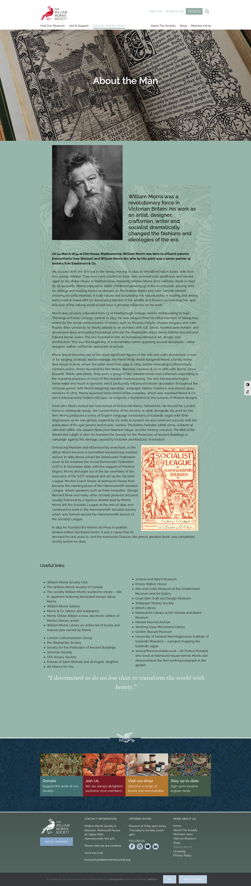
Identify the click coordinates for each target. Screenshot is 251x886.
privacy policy (116, 879)
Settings (151, 879)
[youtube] (148, 846)
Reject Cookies (193, 879)
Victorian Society (59, 652)
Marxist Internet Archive (152, 622)
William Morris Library (63, 625)
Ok (169, 879)
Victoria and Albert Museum (156, 579)
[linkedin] (155, 846)
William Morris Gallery (63, 606)
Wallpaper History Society (154, 603)
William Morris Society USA (67, 582)
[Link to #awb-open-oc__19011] (207, 12)
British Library (145, 608)
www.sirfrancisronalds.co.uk (155, 651)
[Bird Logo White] (55, 819)
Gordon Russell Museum (153, 631)
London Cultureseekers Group (69, 638)
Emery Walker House (151, 584)
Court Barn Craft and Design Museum (163, 598)
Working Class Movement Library (160, 627)
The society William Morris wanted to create (80, 592)
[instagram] (140, 846)
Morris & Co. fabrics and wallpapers (73, 611)
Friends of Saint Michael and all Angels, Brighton (83, 662)
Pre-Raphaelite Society (64, 642)
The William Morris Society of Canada (75, 587)
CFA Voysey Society (61, 657)
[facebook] (132, 846)
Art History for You (60, 666)
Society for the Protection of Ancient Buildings (81, 647)
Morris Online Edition (62, 616)
